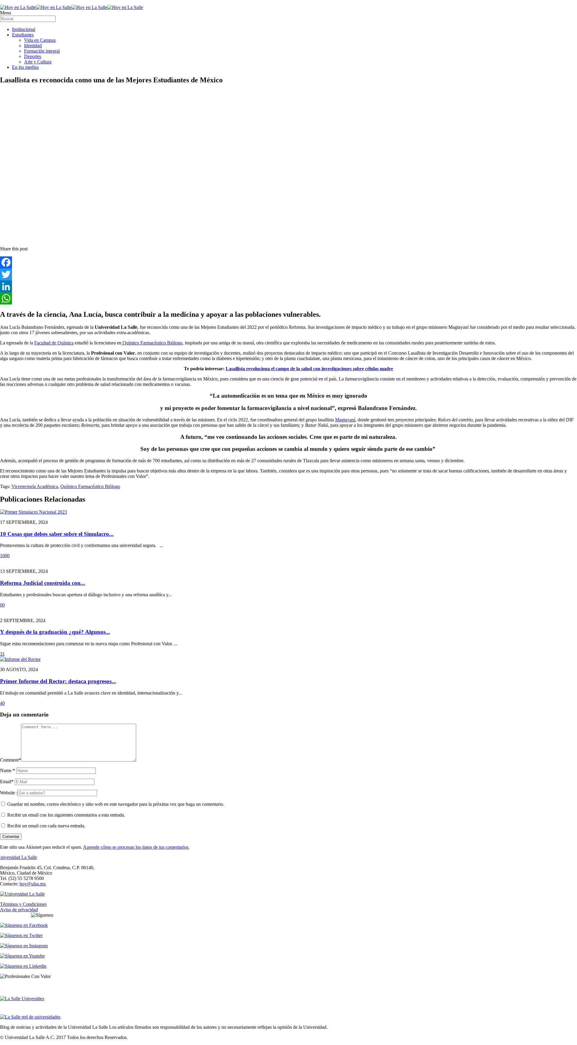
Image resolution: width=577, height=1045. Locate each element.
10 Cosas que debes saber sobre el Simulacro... (57, 534)
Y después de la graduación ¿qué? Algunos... (55, 632)
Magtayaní (345, 419)
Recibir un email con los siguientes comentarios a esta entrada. (66, 814)
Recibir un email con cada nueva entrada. (46, 825)
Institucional (23, 29)
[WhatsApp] (288, 298)
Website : (8, 792)
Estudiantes (23, 34)
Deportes (32, 56)
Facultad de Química (54, 342)
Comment (10, 759)
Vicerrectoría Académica (34, 486)
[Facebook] (288, 262)
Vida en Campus (40, 40)
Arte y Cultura (37, 61)
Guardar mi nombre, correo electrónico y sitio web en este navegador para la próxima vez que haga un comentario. (115, 804)
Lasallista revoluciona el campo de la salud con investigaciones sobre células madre (309, 368)
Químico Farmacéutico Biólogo (151, 342)
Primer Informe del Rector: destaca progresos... (58, 681)
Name (7, 770)
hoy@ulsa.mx (33, 883)
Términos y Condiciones (23, 904)
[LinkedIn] (288, 286)
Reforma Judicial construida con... (42, 583)
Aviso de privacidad (19, 909)
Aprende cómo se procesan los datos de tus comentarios (135, 847)
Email (7, 781)
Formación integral (42, 50)
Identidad (33, 45)
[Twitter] (288, 274)
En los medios (25, 67)
